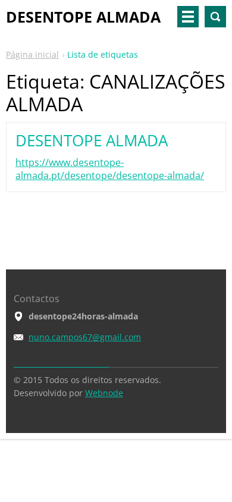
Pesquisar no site (215, 16)
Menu (188, 16)
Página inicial (32, 54)
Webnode (104, 393)
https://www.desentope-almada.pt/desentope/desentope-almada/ (109, 169)
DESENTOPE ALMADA (91, 140)
